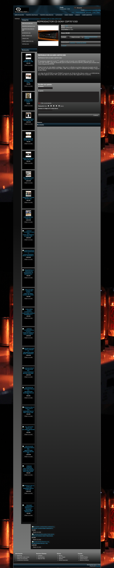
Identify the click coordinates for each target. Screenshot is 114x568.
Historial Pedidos (84, 557)
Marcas (60, 555)
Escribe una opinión (81, 42)
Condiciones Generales (22, 560)
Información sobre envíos (23, 557)
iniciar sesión (88, 10)
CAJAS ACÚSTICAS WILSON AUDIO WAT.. (28, 372)
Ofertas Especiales (63, 560)
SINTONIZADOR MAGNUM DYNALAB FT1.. (28, 393)
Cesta (94, 12)
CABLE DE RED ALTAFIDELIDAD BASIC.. (28, 101)
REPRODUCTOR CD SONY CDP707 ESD (51, 18)
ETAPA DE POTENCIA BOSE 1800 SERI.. (28, 159)
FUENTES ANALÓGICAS (46, 15)
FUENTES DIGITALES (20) (28, 26)
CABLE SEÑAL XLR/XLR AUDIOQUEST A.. (28, 314)
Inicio (73, 12)
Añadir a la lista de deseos (90, 36)
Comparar (86, 38)
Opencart (98, 566)
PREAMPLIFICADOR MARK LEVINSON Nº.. (28, 353)
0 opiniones (72, 42)
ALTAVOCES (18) (26, 33)
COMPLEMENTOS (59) (27, 41)
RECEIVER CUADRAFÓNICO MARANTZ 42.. (28, 510)
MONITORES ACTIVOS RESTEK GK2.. (28, 198)
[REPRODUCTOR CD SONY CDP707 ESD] (48, 45)
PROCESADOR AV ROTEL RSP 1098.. (28, 139)
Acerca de (19, 555)
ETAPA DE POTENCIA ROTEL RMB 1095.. (28, 120)
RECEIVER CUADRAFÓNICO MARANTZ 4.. (42, 528)
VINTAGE (17, 18)
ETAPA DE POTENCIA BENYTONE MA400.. (28, 470)
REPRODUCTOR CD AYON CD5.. (28, 489)
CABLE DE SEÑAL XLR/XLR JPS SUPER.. (28, 294)
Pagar (98, 12)
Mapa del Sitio (41, 558)
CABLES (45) (25, 38)
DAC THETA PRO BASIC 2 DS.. (28, 430)
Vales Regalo (62, 557)
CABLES (77, 15)
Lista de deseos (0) (80, 12)
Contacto (40, 555)
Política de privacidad (22, 558)
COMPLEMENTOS (87, 15)
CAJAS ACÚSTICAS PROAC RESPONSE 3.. (28, 255)
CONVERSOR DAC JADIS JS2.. (28, 218)
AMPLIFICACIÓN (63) (27, 23)
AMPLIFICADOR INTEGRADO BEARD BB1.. (28, 452)
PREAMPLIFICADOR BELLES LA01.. (28, 178)
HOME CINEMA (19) (27, 35)
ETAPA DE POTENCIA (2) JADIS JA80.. (28, 235)
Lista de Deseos (84, 558)
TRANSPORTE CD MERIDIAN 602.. (28, 273)
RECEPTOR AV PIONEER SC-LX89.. (28, 61)
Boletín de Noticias (84, 560)
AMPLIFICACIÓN (19, 15)
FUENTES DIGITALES (32, 15)
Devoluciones (41, 557)
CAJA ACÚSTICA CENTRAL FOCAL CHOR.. (28, 81)
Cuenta (81, 555)
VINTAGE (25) (25, 44)
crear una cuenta (96, 10)
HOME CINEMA (69, 15)
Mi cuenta (88, 12)
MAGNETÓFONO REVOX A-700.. (40, 543)
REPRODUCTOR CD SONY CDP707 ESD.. (28, 412)
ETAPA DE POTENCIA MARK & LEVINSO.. (28, 333)
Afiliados (61, 558)
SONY (66, 26)
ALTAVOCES (59, 15)
